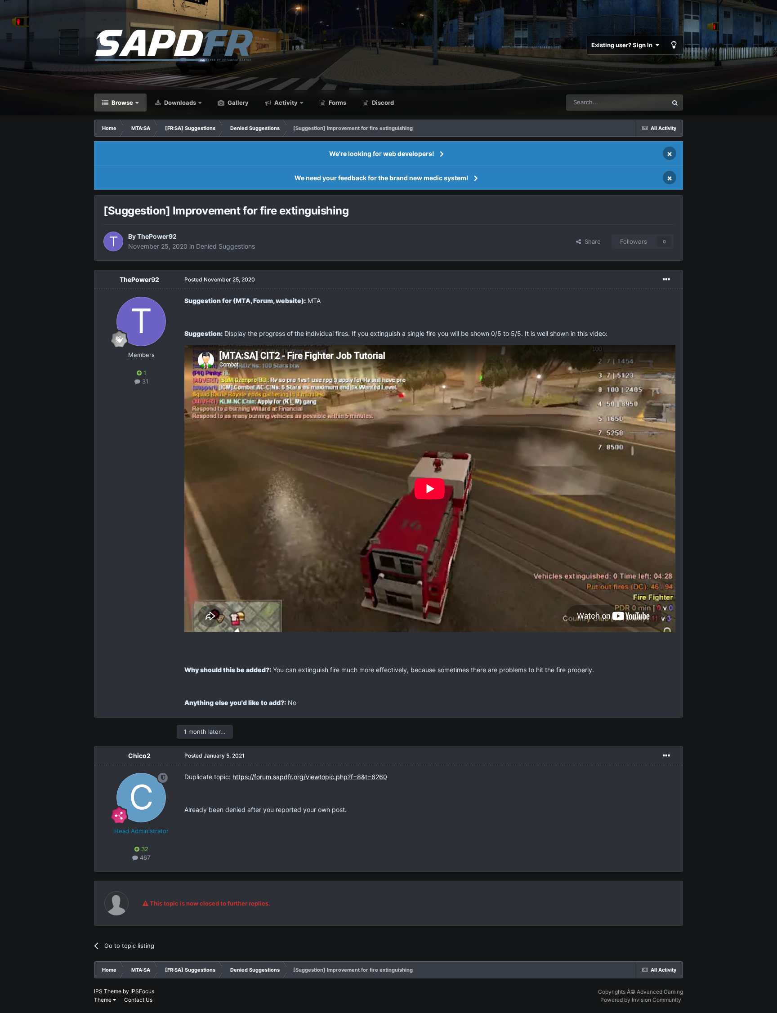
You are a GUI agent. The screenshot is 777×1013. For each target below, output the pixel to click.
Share (591, 241)
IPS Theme (107, 991)
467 (144, 857)
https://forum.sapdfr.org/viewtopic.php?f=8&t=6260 (309, 777)
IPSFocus (142, 991)
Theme (103, 999)
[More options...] (666, 279)
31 (144, 381)
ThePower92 (157, 236)
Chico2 (139, 755)
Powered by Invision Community (640, 999)
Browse (121, 102)
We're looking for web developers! (381, 153)
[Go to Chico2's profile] (141, 797)
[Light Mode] (673, 45)
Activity (285, 102)
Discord (382, 102)
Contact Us (138, 999)
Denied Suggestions (225, 246)
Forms (336, 102)
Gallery (237, 102)
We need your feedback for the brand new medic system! (382, 178)
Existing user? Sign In (623, 45)
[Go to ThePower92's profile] (113, 241)
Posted (219, 279)
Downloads (179, 102)
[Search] (675, 102)
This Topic (642, 102)
